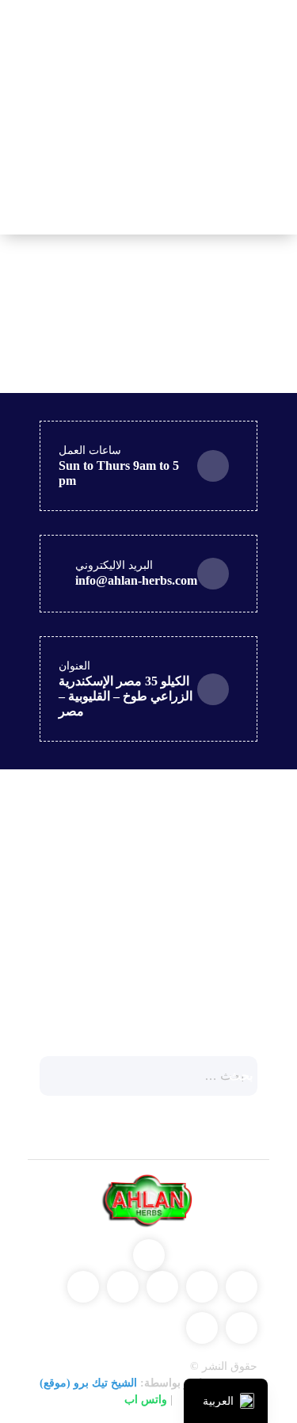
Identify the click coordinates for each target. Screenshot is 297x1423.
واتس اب (145, 1400)
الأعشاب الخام (207, 927)
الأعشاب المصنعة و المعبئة (175, 864)
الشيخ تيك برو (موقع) (88, 1383)
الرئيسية (93, 48)
